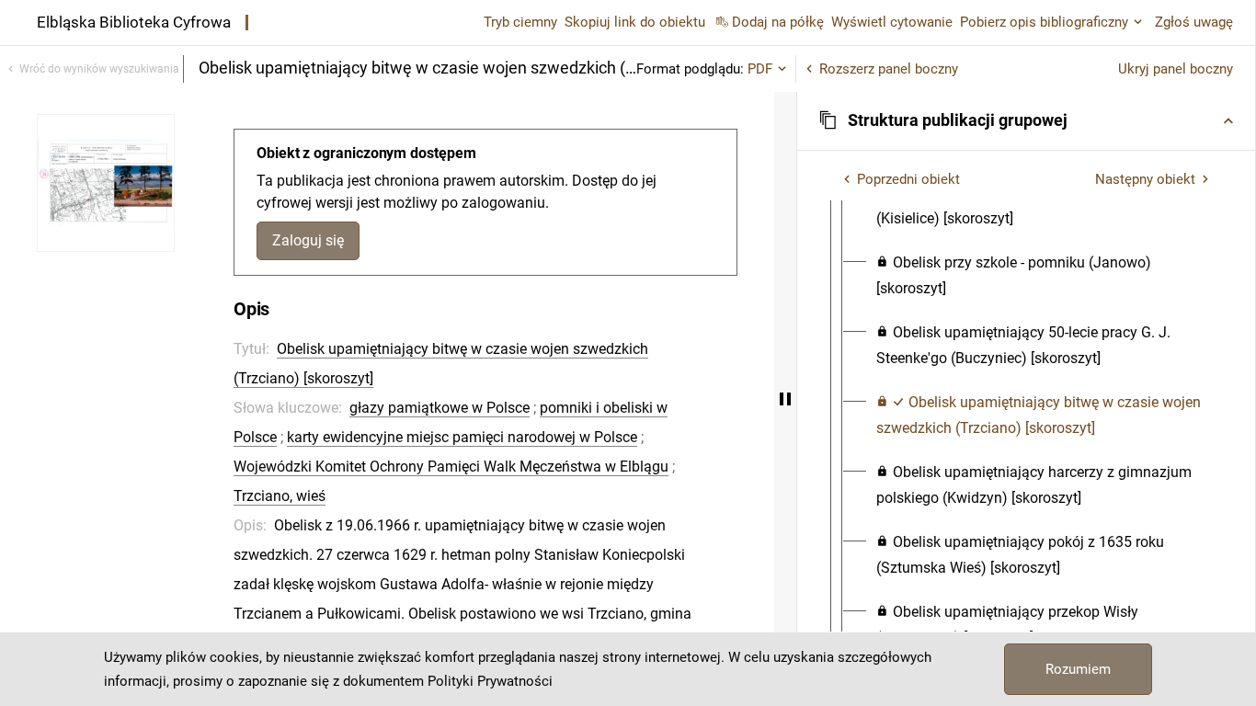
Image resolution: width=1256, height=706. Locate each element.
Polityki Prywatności (490, 681)
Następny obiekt (1145, 179)
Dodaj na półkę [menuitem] (778, 22)
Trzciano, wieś (279, 496)
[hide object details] (785, 399)
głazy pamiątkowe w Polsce (439, 407)
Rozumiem (1078, 669)
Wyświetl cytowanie (892, 22)
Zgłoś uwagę (1194, 22)
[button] (1026, 120)
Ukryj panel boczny (1175, 69)
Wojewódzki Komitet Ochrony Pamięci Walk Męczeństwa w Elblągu (451, 466)
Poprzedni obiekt (908, 179)
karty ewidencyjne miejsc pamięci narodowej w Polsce (462, 437)
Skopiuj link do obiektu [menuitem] (635, 22)
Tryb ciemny (520, 22)
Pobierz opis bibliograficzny (1044, 22)
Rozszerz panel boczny (888, 69)
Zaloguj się (308, 240)
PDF (760, 69)
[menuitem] (1043, 206)
